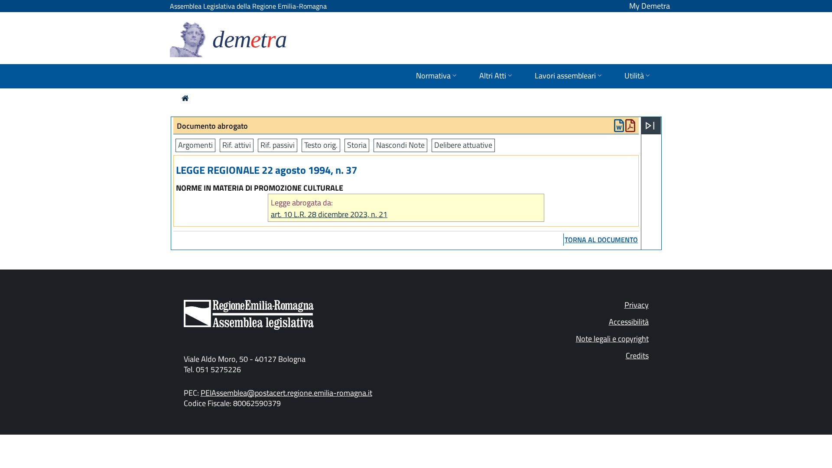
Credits (637, 355)
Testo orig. (321, 145)
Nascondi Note (400, 145)
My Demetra (649, 6)
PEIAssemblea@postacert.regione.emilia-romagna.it (286, 393)
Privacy (636, 305)
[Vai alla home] (185, 98)
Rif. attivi (236, 145)
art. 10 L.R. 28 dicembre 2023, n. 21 (329, 214)
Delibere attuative (463, 145)
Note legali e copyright (612, 338)
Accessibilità (629, 322)
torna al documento (601, 239)
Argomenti (195, 145)
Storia (357, 145)
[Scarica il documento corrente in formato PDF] (630, 127)
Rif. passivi (277, 145)
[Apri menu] (650, 125)
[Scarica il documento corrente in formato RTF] (619, 127)
